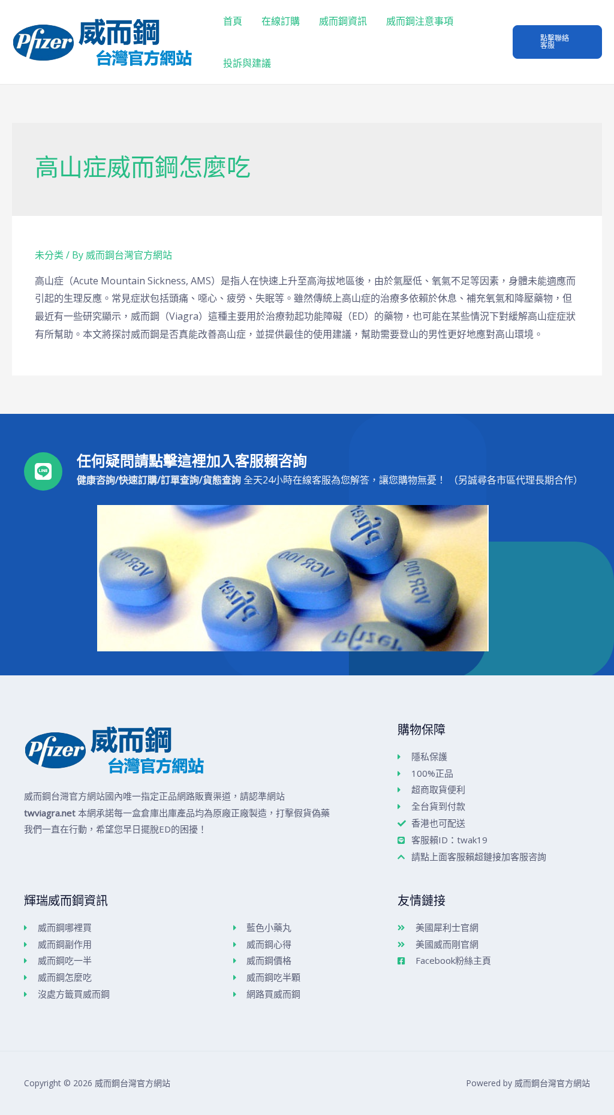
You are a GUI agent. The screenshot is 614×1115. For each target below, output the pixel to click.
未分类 (49, 255)
